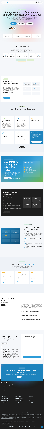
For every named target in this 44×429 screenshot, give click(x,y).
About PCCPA (31, 396)
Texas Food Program (18, 402)
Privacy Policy (31, 402)
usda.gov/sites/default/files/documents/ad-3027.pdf (7, 418)
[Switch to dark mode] (39, 2)
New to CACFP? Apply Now (16, 178)
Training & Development (4, 398)
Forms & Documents (18, 396)
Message (24, 348)
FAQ (15, 404)
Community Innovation (4, 400)
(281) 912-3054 (5, 347)
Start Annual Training (8, 178)
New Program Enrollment (18, 400)
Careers (30, 400)
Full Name (24, 339)
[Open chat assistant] (42, 427)
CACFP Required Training (19, 398)
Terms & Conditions (32, 404)
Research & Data (3, 402)
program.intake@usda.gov (6, 423)
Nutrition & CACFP (3, 396)
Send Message (32, 356)
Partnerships (3, 404)
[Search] (36, 2)
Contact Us (31, 398)
